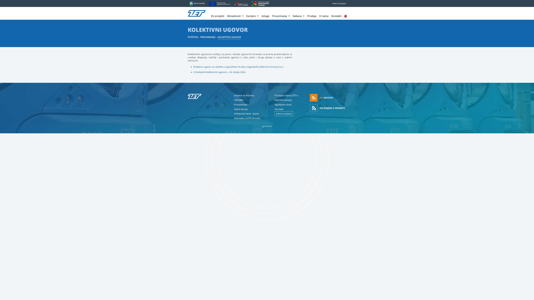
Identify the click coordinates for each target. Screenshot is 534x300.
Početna (193, 37)
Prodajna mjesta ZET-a (286, 95)
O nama (323, 16)
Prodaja (311, 16)
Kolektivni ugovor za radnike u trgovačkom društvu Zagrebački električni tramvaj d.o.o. (238, 66)
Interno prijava (339, 3)
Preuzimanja (279, 16)
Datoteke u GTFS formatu (247, 118)
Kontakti (336, 16)
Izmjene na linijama (244, 95)
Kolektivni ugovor (229, 37)
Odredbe (238, 100)
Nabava (297, 16)
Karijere (251, 16)
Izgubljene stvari (283, 104)
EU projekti (217, 16)
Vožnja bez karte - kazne (246, 113)
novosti (326, 97)
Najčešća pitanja (283, 100)
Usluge (265, 16)
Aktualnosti (234, 16)
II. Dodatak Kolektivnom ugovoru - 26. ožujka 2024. (219, 72)
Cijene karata (241, 109)
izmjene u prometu (332, 108)
